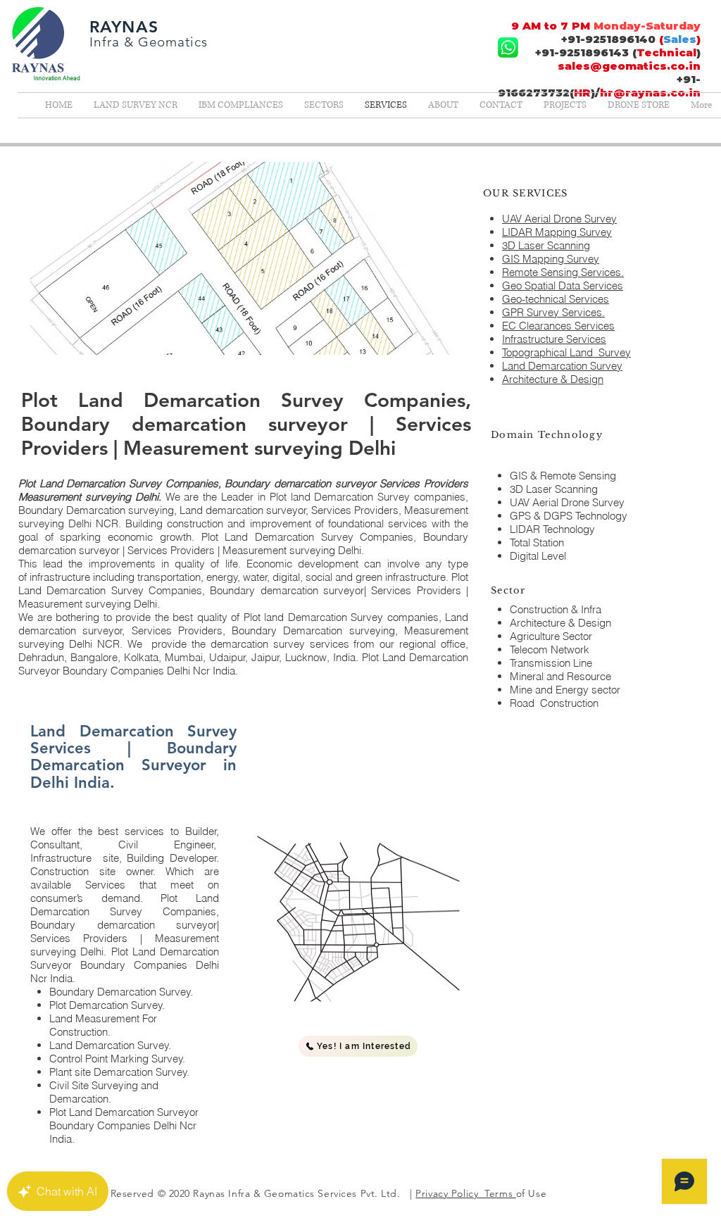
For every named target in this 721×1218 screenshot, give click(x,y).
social (319, 577)
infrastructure (60, 577)
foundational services (377, 523)
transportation (169, 577)
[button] (358, 1046)
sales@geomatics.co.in (629, 66)
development (328, 563)
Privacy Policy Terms (465, 1193)
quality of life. (210, 563)
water (255, 577)
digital (286, 577)
